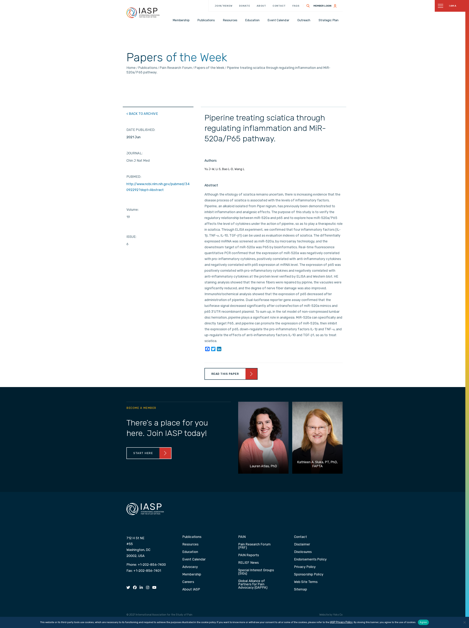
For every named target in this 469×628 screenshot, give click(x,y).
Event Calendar (194, 559)
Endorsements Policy (310, 559)
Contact (279, 5)
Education (190, 552)
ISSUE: (131, 237)
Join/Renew (223, 5)
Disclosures (303, 552)
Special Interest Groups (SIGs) (256, 571)
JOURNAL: (134, 153)
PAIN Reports (248, 555)
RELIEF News (248, 563)
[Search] (308, 6)
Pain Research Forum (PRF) (254, 546)
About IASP (191, 589)
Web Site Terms (305, 582)
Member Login (322, 5)
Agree (423, 622)
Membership (191, 574)
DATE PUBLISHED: (140, 130)
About (261, 5)
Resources (190, 544)
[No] (464, 622)
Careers (188, 582)
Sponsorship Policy (308, 574)
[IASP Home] (142, 13)
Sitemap (300, 589)
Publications (191, 537)
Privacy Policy (305, 567)
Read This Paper (225, 374)
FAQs (296, 5)
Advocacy (190, 567)
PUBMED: (133, 177)
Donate (244, 5)
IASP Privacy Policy (341, 622)
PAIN (242, 537)
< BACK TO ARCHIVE (142, 114)
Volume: (132, 210)
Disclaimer (302, 544)
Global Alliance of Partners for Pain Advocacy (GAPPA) (253, 584)
